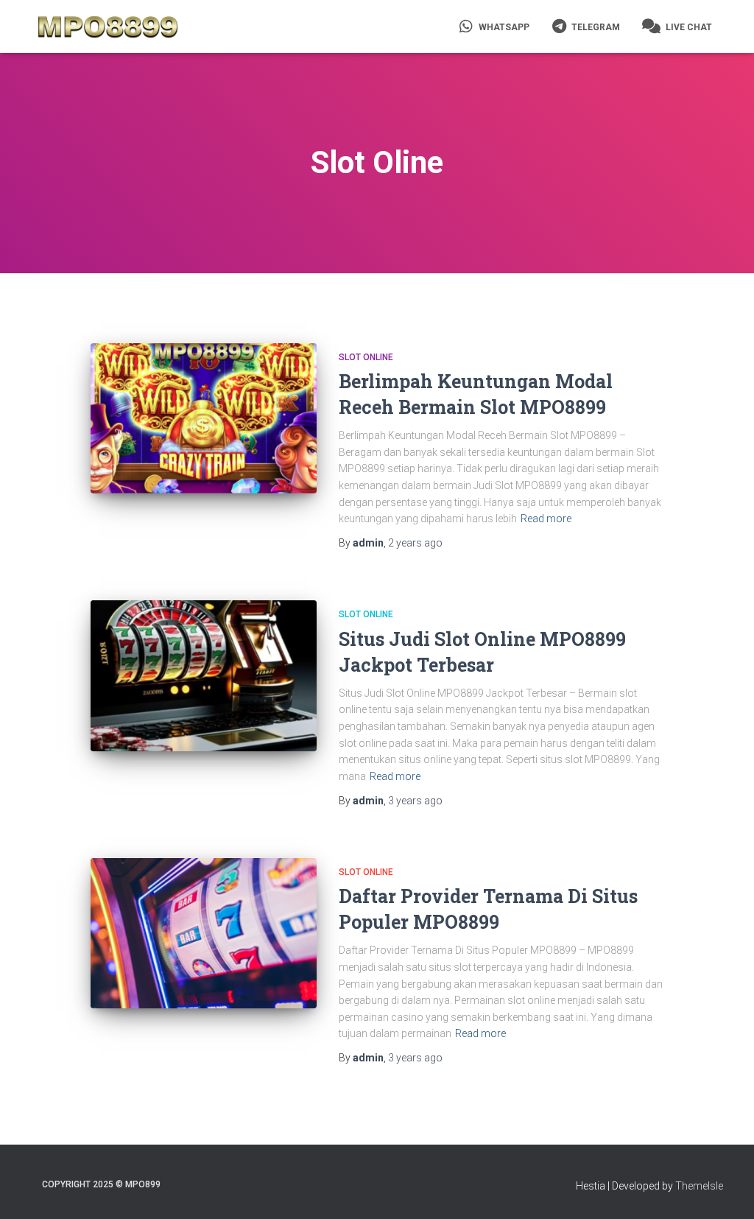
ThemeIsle (699, 1186)
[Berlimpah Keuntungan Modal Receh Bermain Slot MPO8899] (204, 418)
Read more (546, 518)
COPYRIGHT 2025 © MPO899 (101, 1184)
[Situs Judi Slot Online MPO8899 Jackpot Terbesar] (204, 675)
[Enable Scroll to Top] (725, 1189)
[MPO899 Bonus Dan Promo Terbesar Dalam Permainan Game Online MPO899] (108, 26)
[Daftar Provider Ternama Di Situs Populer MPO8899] (204, 933)
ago (415, 543)
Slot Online (366, 357)
